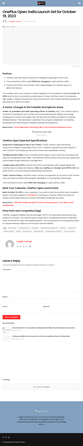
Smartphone (38, 231)
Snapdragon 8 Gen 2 (54, 231)
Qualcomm (27, 231)
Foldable (35, 228)
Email (5, 306)
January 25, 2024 (18, 339)
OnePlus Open (9, 231)
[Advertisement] (41, 359)
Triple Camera (69, 231)
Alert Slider (12, 228)
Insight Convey (15, 21)
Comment (7, 269)
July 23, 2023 (17, 330)
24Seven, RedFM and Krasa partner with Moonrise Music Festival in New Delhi (41, 336)
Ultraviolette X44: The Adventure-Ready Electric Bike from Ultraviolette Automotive (43, 328)
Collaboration (24, 228)
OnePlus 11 (72, 228)
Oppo (18, 231)
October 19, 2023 (30, 21)
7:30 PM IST (32, 195)
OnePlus (63, 228)
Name (6, 297)
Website (46, 306)
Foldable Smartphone (49, 228)
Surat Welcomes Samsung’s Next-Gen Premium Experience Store (43, 127)
